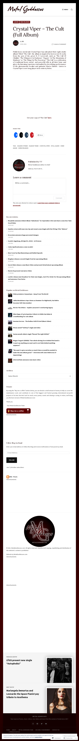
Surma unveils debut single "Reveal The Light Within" (31, 334)
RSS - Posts (13, 477)
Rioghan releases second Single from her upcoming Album (27, 259)
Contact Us (55, 730)
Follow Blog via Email (14, 443)
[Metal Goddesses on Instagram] (33, 723)
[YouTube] (46, 723)
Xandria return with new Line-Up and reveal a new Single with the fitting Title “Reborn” (38, 229)
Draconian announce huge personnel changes (23, 235)
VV (23, 41)
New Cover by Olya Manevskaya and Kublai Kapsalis (25, 253)
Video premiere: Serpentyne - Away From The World (30, 294)
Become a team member (42, 730)
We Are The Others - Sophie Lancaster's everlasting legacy (33, 308)
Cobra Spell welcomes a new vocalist (20, 247)
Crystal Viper (45, 146)
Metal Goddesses (40, 716)
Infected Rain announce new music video (27, 360)
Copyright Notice (14, 732)
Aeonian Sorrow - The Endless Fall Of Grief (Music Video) (32, 321)
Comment (59, 198)
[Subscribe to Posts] (7, 477)
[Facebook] (37, 723)
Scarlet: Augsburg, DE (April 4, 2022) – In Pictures (24, 241)
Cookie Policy (38, 737)
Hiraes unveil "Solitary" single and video (26, 328)
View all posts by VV (35, 169)
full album (55, 146)
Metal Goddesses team (26, 730)
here (49, 118)
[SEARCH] (71, 10)
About (14, 730)
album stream (23, 146)
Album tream (34, 146)
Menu (66, 9)
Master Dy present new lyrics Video (20, 271)
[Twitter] (42, 723)
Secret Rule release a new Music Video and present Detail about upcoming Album (35, 265)
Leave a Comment (60, 44)
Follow (12, 460)
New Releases (25, 22)
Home (8, 730)
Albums (16, 22)
